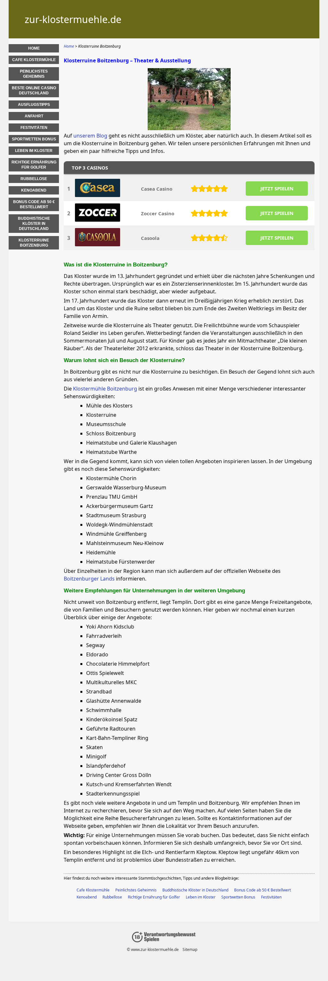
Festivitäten (271, 897)
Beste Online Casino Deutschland (34, 90)
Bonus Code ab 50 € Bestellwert (262, 890)
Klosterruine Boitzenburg (34, 243)
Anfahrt (34, 116)
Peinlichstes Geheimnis (136, 890)
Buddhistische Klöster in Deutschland (195, 890)
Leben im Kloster (201, 897)
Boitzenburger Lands (89, 578)
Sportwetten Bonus (238, 897)
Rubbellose (112, 897)
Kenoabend (87, 897)
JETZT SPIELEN (276, 188)
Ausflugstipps (34, 104)
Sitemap (190, 949)
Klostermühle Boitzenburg (105, 388)
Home (34, 48)
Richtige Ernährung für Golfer (154, 897)
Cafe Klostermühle (93, 890)
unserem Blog (90, 135)
